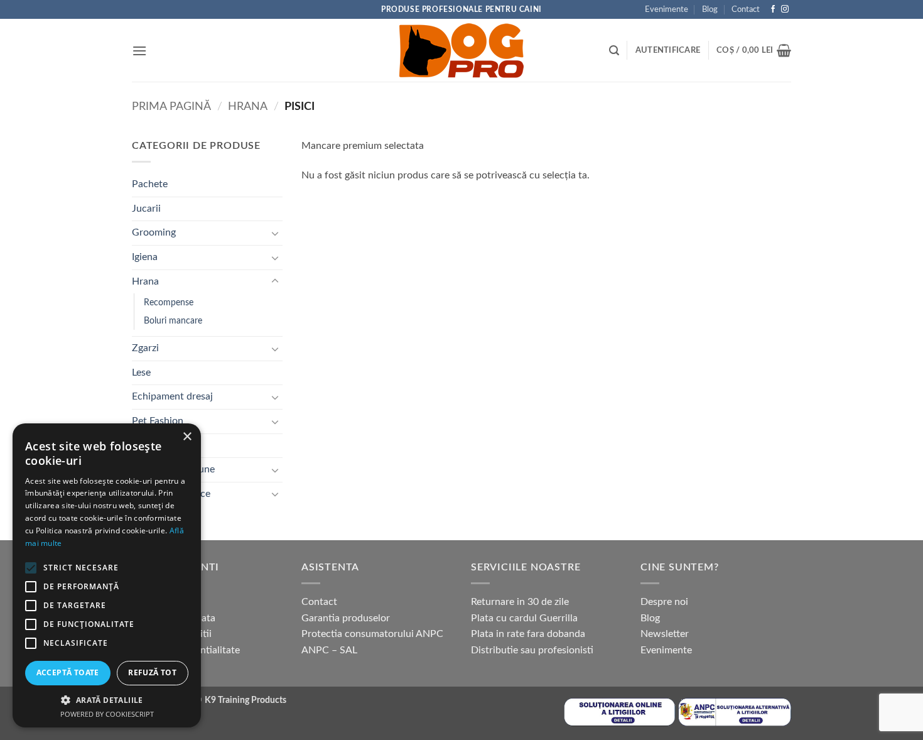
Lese (141, 372)
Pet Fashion (157, 421)
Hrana (247, 106)
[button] (139, 50)
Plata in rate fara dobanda (528, 634)
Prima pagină (171, 106)
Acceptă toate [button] (67, 672)
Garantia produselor (345, 618)
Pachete (150, 185)
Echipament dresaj (172, 397)
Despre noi (664, 602)
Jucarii (146, 209)
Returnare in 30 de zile (520, 602)
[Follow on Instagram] (785, 9)
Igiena (145, 257)
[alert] (107, 575)
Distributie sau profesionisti (532, 650)
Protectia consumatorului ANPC (372, 634)
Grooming (154, 233)
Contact (745, 9)
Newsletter (664, 634)
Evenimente (666, 9)
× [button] (187, 437)
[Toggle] (275, 233)
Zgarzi (145, 349)
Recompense (168, 303)
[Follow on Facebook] (773, 9)
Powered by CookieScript (107, 714)
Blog (710, 9)
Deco (143, 445)
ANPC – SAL (329, 650)
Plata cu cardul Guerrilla (524, 618)
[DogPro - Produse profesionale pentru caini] (461, 50)
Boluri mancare (173, 321)
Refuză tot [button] (152, 672)
